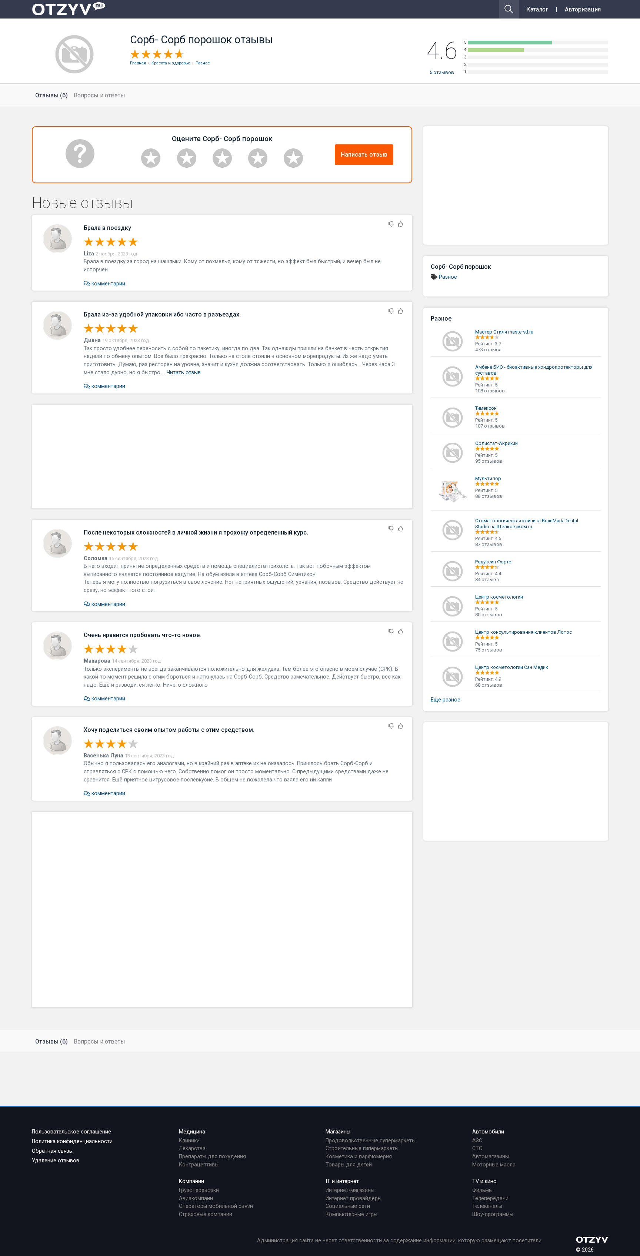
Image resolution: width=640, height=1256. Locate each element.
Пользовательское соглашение (71, 1132)
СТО (477, 1148)
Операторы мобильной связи (216, 1206)
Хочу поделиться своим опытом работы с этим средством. (169, 729)
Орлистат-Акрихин (496, 443)
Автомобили (488, 1132)
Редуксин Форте (493, 562)
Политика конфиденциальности (72, 1141)
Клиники (189, 1141)
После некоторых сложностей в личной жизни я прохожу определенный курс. (196, 532)
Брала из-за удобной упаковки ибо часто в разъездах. (162, 314)
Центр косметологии (499, 597)
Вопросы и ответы (99, 95)
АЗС (477, 1141)
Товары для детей (349, 1165)
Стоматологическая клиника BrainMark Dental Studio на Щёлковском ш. (526, 523)
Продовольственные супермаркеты (371, 1141)
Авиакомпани (196, 1198)
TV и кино (484, 1181)
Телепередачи (490, 1198)
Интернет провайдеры (353, 1198)
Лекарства (192, 1148)
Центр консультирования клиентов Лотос (523, 632)
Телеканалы (487, 1206)
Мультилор (488, 478)
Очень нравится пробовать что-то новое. (142, 635)
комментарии (107, 284)
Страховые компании (205, 1214)
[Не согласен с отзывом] (391, 224)
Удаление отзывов (55, 1161)
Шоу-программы (492, 1214)
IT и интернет (342, 1181)
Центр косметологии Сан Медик (511, 667)
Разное (448, 277)
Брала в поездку (107, 227)
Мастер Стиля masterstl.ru (504, 332)
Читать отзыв (184, 372)
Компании (191, 1181)
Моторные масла (494, 1165)
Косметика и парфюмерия (359, 1156)
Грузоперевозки (199, 1190)
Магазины (338, 1132)
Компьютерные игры (351, 1214)
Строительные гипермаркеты (362, 1148)
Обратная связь (52, 1151)
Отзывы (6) (51, 95)
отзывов (442, 72)
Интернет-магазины (350, 1190)
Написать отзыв (364, 154)
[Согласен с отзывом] (400, 224)
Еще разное (445, 700)
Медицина (192, 1132)
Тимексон (486, 408)
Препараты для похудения (212, 1156)
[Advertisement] (222, 456)
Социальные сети (348, 1206)
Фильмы (482, 1190)
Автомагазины (490, 1156)
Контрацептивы (199, 1165)
